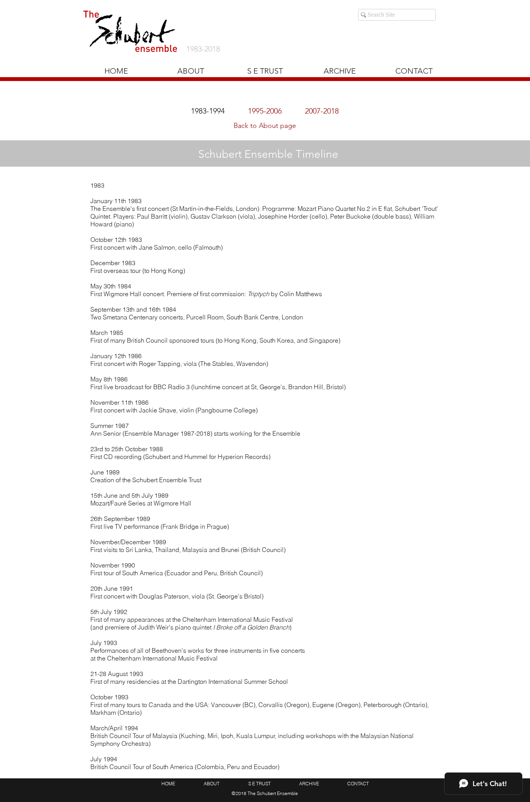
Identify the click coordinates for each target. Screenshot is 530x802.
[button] (339, 71)
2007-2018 (322, 111)
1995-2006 (265, 111)
